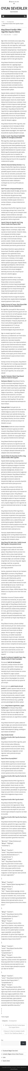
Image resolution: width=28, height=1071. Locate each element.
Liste (4, 1057)
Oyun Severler (14, 8)
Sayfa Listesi (6, 1061)
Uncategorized (12, 1021)
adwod (15, 34)
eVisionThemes (14, 1069)
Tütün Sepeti (5, 1017)
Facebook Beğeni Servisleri (10, 1050)
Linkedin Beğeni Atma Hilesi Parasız (13, 1054)
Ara (2, 1040)
